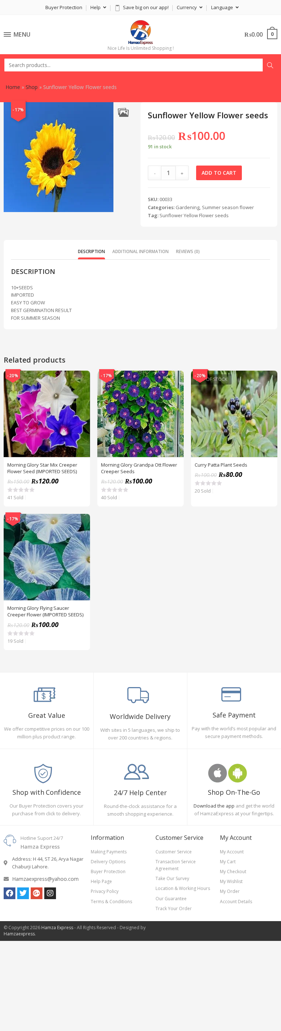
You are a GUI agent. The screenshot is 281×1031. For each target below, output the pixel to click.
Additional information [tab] (140, 251)
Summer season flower (228, 207)
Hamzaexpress (19, 934)
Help (96, 7)
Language (222, 7)
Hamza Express (57, 927)
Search (270, 65)
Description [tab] (91, 251)
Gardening (187, 207)
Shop (32, 87)
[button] (123, 112)
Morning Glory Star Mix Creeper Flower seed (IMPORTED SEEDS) (42, 468)
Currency (187, 7)
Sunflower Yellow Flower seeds (194, 215)
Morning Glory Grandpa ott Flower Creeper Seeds (139, 468)
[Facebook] (9, 893)
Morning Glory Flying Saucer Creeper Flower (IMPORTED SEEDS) (45, 611)
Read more (268, 398)
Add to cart (219, 172)
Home (12, 87)
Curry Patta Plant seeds (221, 464)
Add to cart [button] (80, 398)
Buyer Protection (63, 7)
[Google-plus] (36, 893)
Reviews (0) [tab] (188, 251)
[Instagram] (50, 893)
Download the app (214, 805)
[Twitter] (23, 893)
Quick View (80, 380)
